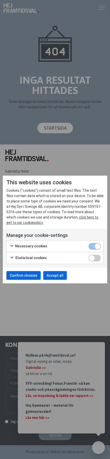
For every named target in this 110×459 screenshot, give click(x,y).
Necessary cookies (30, 246)
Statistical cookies (30, 258)
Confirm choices (23, 275)
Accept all (55, 275)
